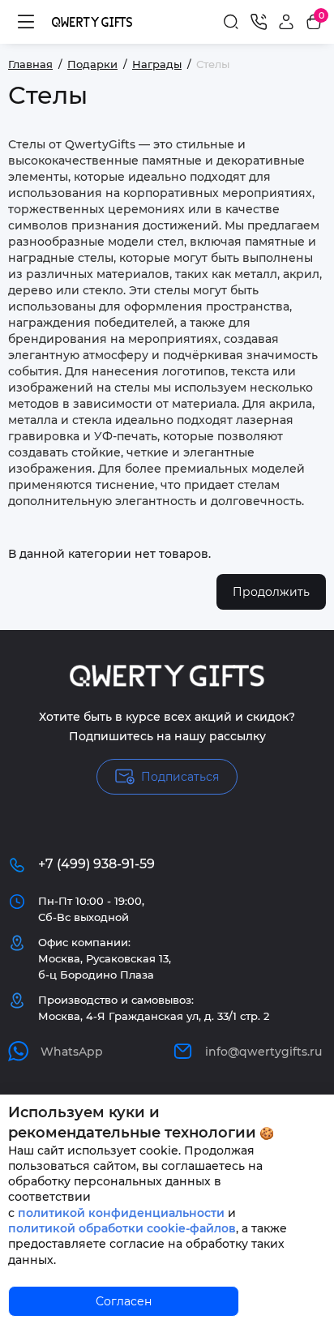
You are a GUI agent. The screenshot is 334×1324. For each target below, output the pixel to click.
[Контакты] (258, 22)
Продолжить (271, 592)
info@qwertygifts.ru (263, 1051)
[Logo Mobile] (92, 21)
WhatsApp (72, 1051)
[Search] (231, 22)
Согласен (124, 1301)
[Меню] (26, 22)
